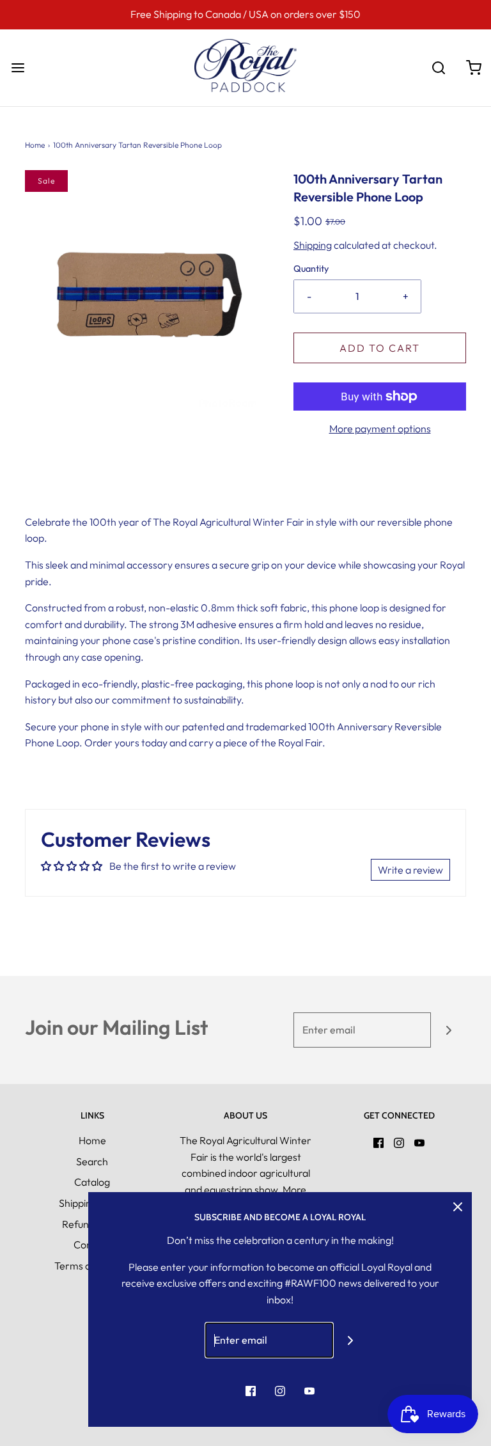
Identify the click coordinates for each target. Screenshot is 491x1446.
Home (35, 145)
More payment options (380, 428)
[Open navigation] (17, 67)
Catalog (92, 1181)
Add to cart (379, 348)
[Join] (448, 1030)
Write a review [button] (410, 869)
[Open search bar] (438, 67)
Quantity (311, 268)
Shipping (312, 245)
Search (92, 1161)
